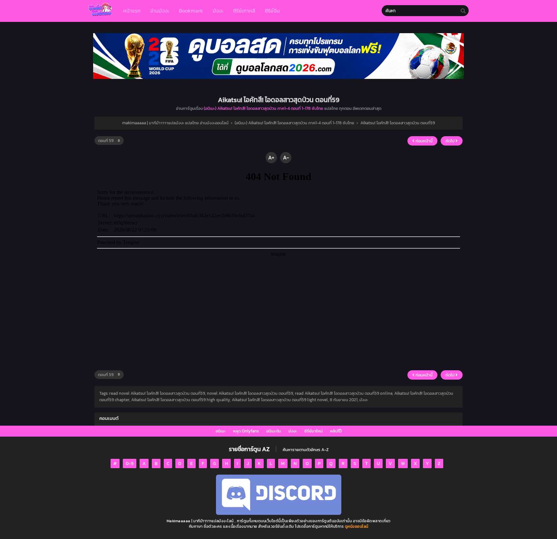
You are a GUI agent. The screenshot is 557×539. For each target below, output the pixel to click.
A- (286, 157)
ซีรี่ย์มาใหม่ (313, 431)
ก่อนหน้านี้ (424, 141)
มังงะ (292, 431)
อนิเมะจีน (273, 431)
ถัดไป (450, 141)
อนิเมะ (221, 431)
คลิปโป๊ (336, 431)
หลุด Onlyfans (246, 431)
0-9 (129, 463)
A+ (271, 157)
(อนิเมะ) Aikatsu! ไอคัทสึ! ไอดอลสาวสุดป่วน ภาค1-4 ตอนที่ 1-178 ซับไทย (263, 108)
